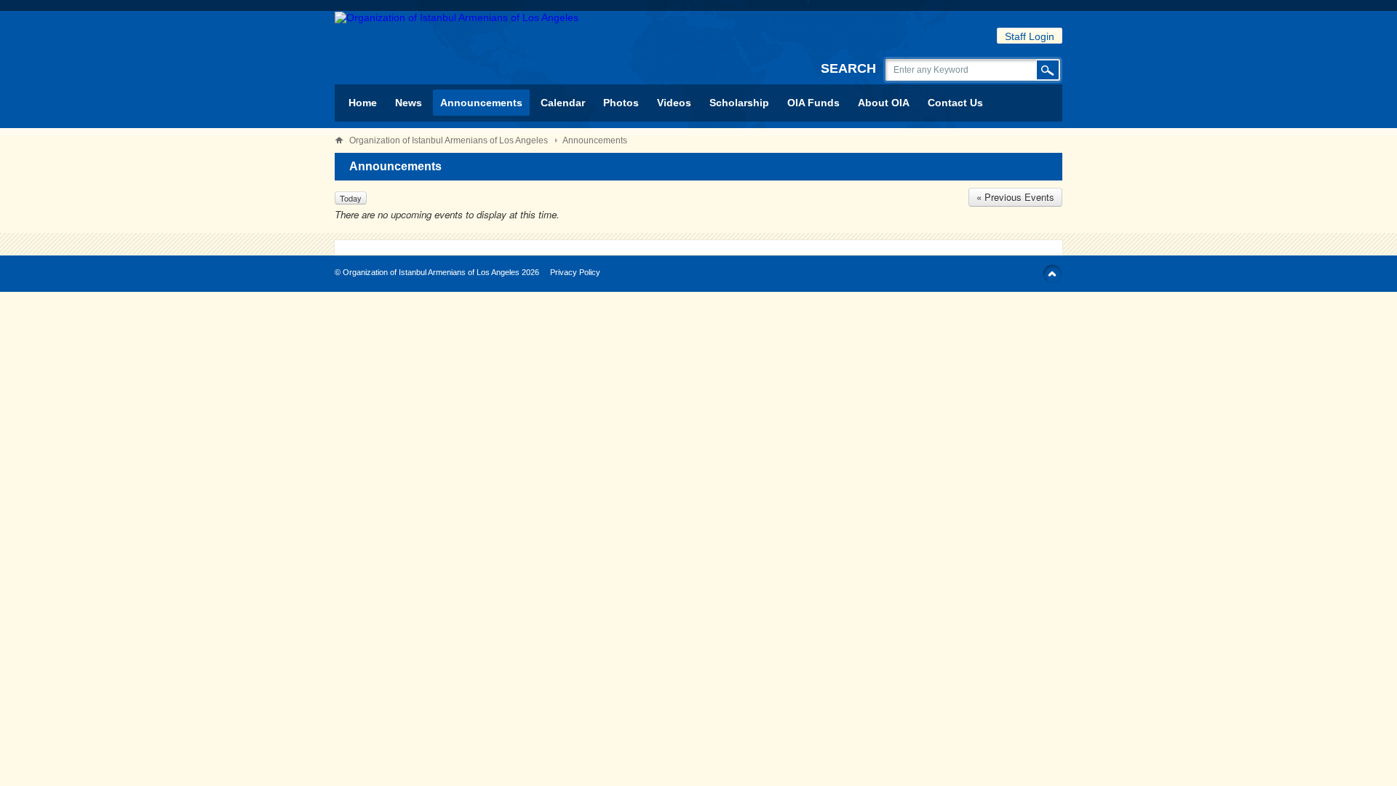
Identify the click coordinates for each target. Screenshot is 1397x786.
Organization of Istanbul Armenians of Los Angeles (448, 140)
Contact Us (955, 102)
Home (363, 102)
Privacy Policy (575, 272)
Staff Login (1029, 36)
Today (351, 198)
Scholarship (739, 102)
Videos (674, 102)
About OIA (884, 102)
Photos (621, 102)
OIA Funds (813, 102)
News (408, 102)
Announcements (481, 102)
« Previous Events (1015, 197)
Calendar (563, 102)
